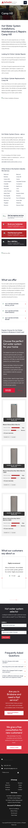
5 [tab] (16, 600)
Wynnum (6, 205)
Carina (18, 179)
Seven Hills (19, 200)
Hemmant (6, 188)
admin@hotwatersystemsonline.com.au (11, 162)
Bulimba (6, 176)
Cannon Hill (6, 179)
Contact (20, 789)
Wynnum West (20, 205)
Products (7, 787)
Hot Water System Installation (14, 795)
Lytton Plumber (7, 191)
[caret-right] (25, 304)
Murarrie (18, 195)
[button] (9, 390)
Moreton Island (20, 193)
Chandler (6, 184)
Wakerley (18, 203)
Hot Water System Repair (14, 798)
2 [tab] (12, 600)
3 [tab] (13, 600)
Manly (17, 191)
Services (7, 789)
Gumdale (6, 186)
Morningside (7, 195)
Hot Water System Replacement (14, 800)
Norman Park (7, 198)
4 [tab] (15, 600)
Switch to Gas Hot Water (14, 802)
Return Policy (14, 811)
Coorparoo (19, 184)
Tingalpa (6, 203)
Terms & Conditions (14, 808)
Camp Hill (18, 176)
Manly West (7, 193)
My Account (14, 813)
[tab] (14, 662)
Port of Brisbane (20, 198)
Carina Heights (7, 181)
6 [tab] (18, 600)
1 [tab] (10, 600)
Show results (6, 637)
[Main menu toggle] (25, 2)
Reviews (20, 783)
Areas (20, 785)
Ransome (6, 200)
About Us (7, 785)
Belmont (18, 174)
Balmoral (6, 174)
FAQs (20, 787)
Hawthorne (19, 186)
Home (7, 783)
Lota (17, 188)
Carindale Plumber (21, 181)
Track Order (14, 815)
